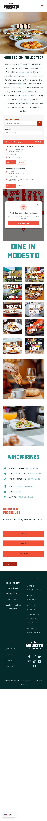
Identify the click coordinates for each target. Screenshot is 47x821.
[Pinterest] (34, 666)
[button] (5, 379)
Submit (10, 564)
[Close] (38, 204)
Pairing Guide (31, 468)
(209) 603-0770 (13, 176)
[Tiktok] (34, 661)
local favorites (28, 92)
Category (8, 129)
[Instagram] (34, 656)
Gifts (18, 491)
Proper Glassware (25, 486)
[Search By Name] (39, 123)
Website (21, 162)
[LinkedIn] (39, 656)
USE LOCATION (23, 223)
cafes (23, 72)
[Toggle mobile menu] (42, 6)
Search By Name (12, 119)
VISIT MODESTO (26, 680)
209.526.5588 (12, 599)
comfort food (18, 84)
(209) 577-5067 (13, 154)
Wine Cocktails (25, 497)
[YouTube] (39, 661)
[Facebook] (29, 656)
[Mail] (29, 661)
